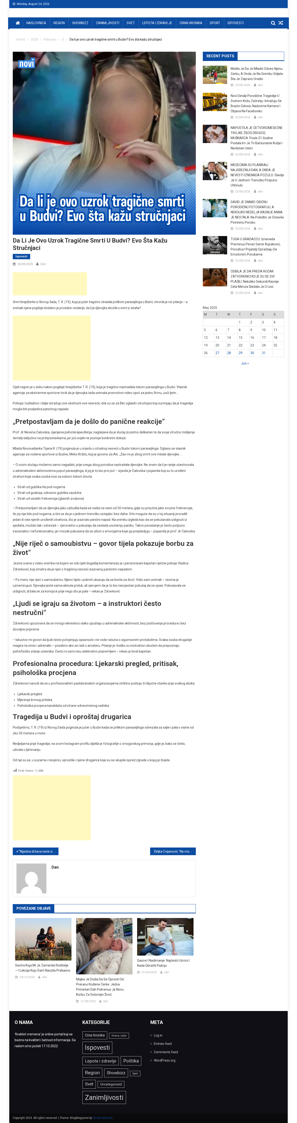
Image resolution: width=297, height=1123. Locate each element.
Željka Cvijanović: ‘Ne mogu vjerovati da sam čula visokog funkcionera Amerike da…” (175, 851)
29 (240, 353)
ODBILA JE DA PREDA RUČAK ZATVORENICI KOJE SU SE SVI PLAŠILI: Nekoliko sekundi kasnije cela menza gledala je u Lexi (255, 278)
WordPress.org (164, 1060)
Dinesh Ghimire (103, 1118)
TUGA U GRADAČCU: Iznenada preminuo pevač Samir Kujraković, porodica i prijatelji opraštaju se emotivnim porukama (256, 246)
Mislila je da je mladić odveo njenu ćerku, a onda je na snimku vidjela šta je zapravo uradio (257, 74)
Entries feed (163, 1044)
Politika (131, 1061)
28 (229, 353)
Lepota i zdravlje (157, 23)
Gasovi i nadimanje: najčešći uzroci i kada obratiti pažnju (163, 963)
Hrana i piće (119, 1035)
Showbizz (80, 23)
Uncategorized (111, 1084)
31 (264, 353)
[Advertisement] (50, 283)
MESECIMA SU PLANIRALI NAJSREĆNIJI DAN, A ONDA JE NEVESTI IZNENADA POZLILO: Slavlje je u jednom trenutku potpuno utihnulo (257, 175)
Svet (131, 23)
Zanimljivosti (107, 23)
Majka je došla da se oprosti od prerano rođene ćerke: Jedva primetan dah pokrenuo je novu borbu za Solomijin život (100, 986)
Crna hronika (191, 23)
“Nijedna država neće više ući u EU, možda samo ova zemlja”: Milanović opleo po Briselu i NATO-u (38, 851)
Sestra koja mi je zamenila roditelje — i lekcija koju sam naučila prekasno (42, 967)
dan (43, 264)
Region (59, 23)
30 (252, 353)
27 (217, 353)
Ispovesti (236, 23)
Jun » (245, 363)
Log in (158, 1035)
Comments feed (166, 1052)
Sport (215, 23)
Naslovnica (36, 23)
